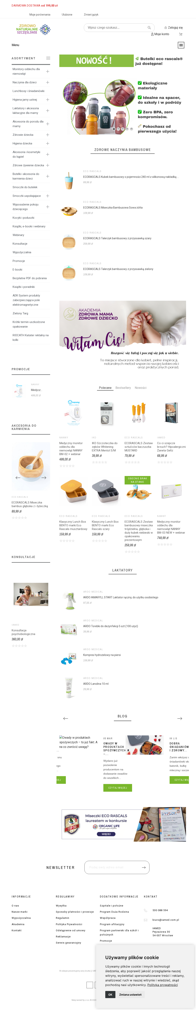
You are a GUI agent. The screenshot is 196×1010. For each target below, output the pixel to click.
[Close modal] (147, 482)
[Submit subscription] (139, 526)
